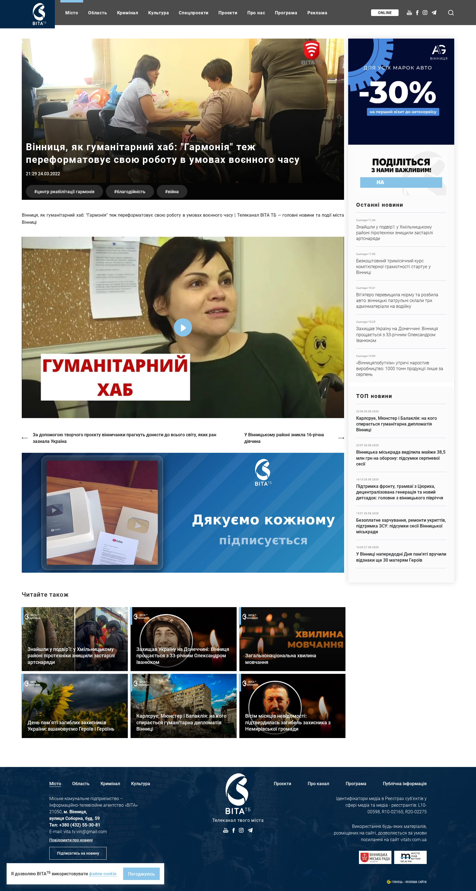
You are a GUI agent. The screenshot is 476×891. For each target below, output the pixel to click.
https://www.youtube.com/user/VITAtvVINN (183, 513)
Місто (71, 12)
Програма (286, 12)
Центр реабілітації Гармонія (65, 191)
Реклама (317, 12)
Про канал (318, 783)
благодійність (131, 191)
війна (173, 191)
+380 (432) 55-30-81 (79, 825)
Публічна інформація (405, 783)
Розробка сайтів (416, 882)
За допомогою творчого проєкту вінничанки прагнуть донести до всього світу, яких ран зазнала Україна (124, 438)
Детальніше (401, 229)
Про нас (256, 12)
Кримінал (127, 12)
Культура (158, 12)
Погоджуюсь (141, 874)
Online (385, 12)
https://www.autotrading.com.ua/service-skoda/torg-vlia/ (401, 92)
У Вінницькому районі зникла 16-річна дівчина (284, 438)
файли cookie (103, 873)
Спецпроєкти (194, 12)
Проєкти (227, 12)
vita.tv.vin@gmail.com (85, 831)
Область (97, 12)
